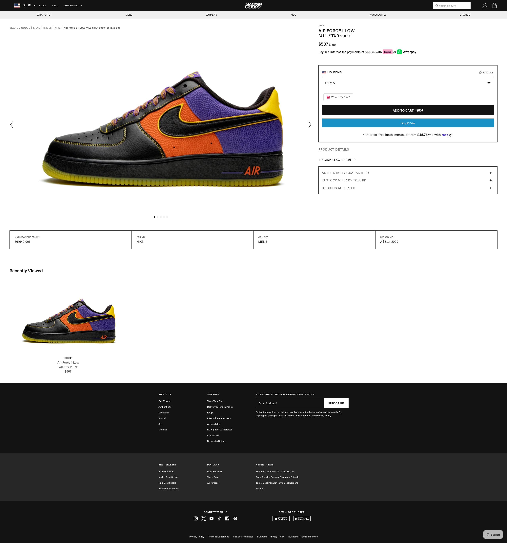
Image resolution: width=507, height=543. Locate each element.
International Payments (219, 418)
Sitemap (162, 429)
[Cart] (494, 5)
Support (213, 394)
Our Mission (164, 401)
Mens (36, 28)
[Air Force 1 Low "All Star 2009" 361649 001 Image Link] (68, 318)
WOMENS (211, 14)
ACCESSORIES (378, 14)
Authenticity (73, 5)
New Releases (214, 471)
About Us (164, 394)
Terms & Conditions (218, 536)
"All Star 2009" (68, 367)
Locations (163, 412)
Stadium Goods (20, 28)
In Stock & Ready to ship (344, 180)
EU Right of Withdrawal (219, 429)
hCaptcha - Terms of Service (303, 536)
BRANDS (465, 14)
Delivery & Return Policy (220, 406)
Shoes (47, 28)
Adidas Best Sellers (168, 488)
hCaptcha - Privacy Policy (270, 536)
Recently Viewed (26, 270)
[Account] (485, 5)
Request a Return (216, 441)
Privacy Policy (196, 536)
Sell (55, 5)
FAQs (210, 412)
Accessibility (213, 424)
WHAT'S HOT (44, 14)
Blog (42, 5)
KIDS (293, 14)
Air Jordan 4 (213, 482)
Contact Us (213, 435)
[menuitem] (42, 5)
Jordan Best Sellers (168, 477)
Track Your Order (216, 401)
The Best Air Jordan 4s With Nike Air (275, 471)
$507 (68, 371)
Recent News (265, 464)
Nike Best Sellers (167, 482)
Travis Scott (213, 477)
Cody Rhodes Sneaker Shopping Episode (277, 477)
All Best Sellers (166, 471)
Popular (213, 464)
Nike (58, 28)
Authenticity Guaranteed (345, 172)
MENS (129, 14)
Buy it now (408, 123)
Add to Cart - (408, 110)
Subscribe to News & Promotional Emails (285, 394)
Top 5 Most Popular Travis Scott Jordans (277, 482)
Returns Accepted (338, 188)
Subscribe (336, 403)
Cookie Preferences (243, 536)
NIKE (68, 358)
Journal (162, 418)
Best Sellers (167, 464)
